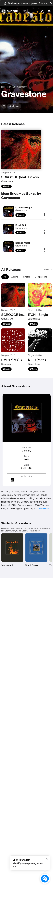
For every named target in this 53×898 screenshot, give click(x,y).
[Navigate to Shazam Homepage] (9, 11)
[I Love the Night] (9, 211)
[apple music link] (14, 106)
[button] (51, 2)
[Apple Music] (6, 186)
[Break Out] (9, 229)
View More (44, 508)
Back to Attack (22, 242)
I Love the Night (23, 207)
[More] (44, 215)
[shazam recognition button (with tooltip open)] (45, 878)
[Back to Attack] (9, 247)
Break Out (20, 225)
